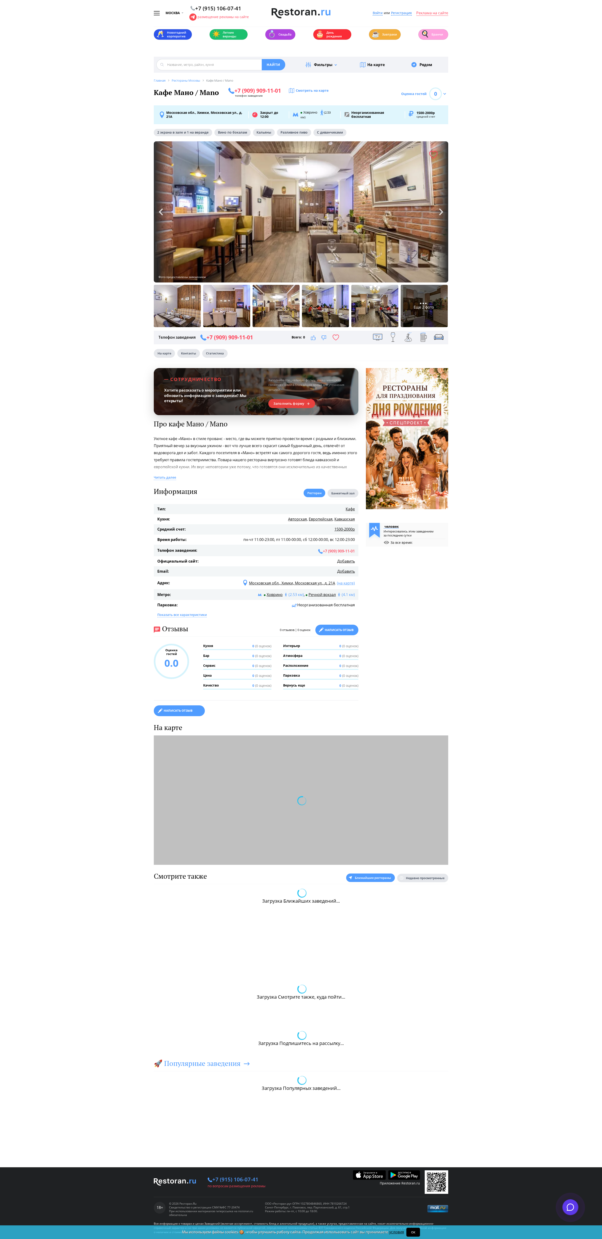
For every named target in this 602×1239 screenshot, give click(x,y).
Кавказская (344, 519)
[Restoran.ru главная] (301, 13)
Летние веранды (224, 34)
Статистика (215, 353)
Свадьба (280, 34)
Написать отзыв (339, 630)
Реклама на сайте (432, 13)
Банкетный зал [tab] (343, 493)
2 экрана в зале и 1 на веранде (183, 132)
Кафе (350, 509)
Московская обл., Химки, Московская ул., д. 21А (204, 114)
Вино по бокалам (232, 132)
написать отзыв (178, 710)
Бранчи (432, 34)
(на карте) (346, 583)
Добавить (346, 561)
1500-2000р (344, 529)
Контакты (188, 353)
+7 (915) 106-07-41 (235, 1179)
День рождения (329, 34)
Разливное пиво (294, 132)
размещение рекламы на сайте (223, 17)
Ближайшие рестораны (373, 878)
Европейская (321, 519)
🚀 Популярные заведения (197, 1063)
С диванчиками (330, 132)
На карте (376, 64)
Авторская (297, 519)
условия (396, 1232)
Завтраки (384, 34)
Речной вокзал (322, 594)
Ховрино (275, 594)
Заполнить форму (288, 403)
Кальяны (264, 132)
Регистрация (401, 13)
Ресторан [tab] (314, 493)
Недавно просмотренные (425, 878)
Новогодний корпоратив (171, 34)
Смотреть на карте (312, 90)
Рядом (426, 64)
